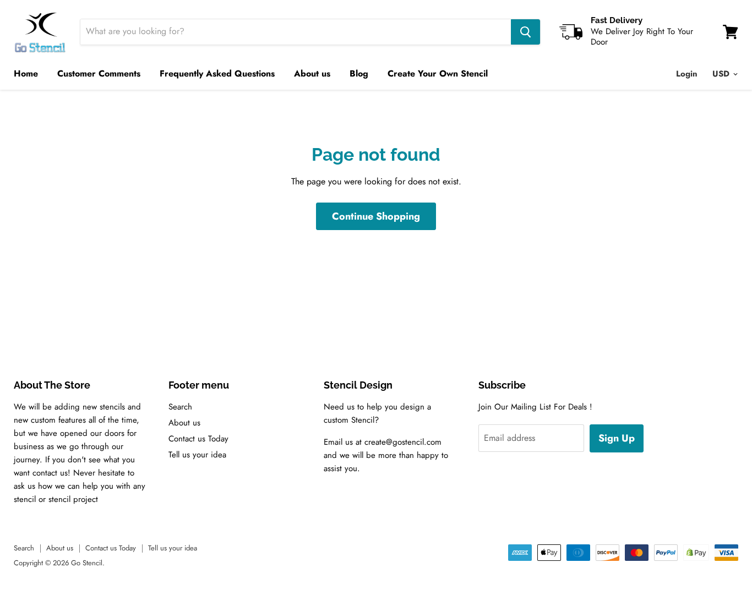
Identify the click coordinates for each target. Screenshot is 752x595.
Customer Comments (98, 73)
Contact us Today (198, 439)
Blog (359, 73)
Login (686, 74)
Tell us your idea (197, 455)
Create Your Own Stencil (438, 73)
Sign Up (616, 438)
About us (312, 73)
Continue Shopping (376, 216)
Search (180, 407)
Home (26, 73)
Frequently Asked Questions (217, 73)
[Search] (525, 32)
